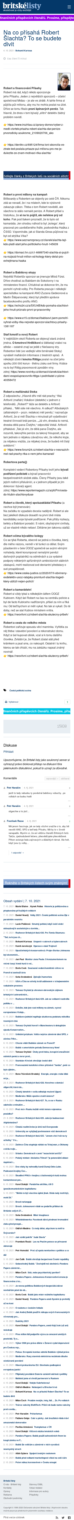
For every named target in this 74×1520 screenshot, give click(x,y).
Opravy (6, 1491)
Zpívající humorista (42, 976)
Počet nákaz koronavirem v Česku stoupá (35, 1462)
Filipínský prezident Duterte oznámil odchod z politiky (41, 1374)
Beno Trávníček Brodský (27, 1073)
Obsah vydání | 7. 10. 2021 (22, 901)
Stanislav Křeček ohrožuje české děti (33, 1060)
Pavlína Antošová (24, 1426)
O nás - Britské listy (12, 1484)
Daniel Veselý (22, 915)
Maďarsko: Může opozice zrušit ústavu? (34, 1095)
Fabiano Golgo (22, 1418)
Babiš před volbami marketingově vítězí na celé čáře (41, 1457)
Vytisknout (13, 701)
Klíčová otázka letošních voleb (44, 1431)
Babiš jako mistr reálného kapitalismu (46, 1294)
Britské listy (30, 7)
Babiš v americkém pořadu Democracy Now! (37, 1047)
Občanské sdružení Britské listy (36, 1507)
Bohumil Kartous (23, 50)
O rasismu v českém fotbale (29, 1307)
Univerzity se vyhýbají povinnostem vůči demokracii (41, 1131)
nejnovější (51, 778)
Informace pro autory (39, 1491)
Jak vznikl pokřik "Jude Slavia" (30, 1237)
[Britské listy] (36, 176)
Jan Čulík (20, 1259)
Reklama (7, 1494)
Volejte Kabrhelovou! (39, 1382)
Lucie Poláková (22, 923)
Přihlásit (8, 752)
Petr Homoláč (22, 1250)
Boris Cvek (21, 968)
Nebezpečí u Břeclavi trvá (44, 1387)
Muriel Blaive (21, 906)
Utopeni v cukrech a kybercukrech (50, 941)
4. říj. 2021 (29, 787)
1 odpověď (16, 852)
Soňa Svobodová (23, 976)
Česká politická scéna (20, 690)
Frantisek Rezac (15, 820)
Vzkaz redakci (35, 1487)
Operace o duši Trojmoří (45, 945)
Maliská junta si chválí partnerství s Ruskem (37, 1378)
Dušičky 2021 (22, 1321)
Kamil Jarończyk (23, 945)
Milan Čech (20, 1272)
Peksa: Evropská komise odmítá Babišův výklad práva (42, 1351)
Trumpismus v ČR (43, 1426)
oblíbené (65, 778)
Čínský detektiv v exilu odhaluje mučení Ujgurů (38, 1091)
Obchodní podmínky (12, 1498)
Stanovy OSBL (36, 1484)
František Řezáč (23, 1241)
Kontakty (7, 1487)
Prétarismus (36, 1413)
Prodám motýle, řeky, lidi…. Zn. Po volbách (48, 1400)
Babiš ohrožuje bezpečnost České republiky (47, 1259)
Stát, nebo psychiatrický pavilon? (44, 1272)
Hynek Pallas (36, 906)
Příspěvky (33, 1494)
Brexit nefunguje (23, 1201)
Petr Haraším (14, 787)
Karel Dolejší (21, 1184)
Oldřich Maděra (22, 1228)
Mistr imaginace (41, 1215)
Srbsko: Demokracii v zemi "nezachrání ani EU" (38, 1153)
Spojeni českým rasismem (42, 1453)
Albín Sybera (21, 1453)
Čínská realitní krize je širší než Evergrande (36, 1126)
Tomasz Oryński (23, 1051)
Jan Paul (19, 959)
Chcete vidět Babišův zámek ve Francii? (35, 1043)
